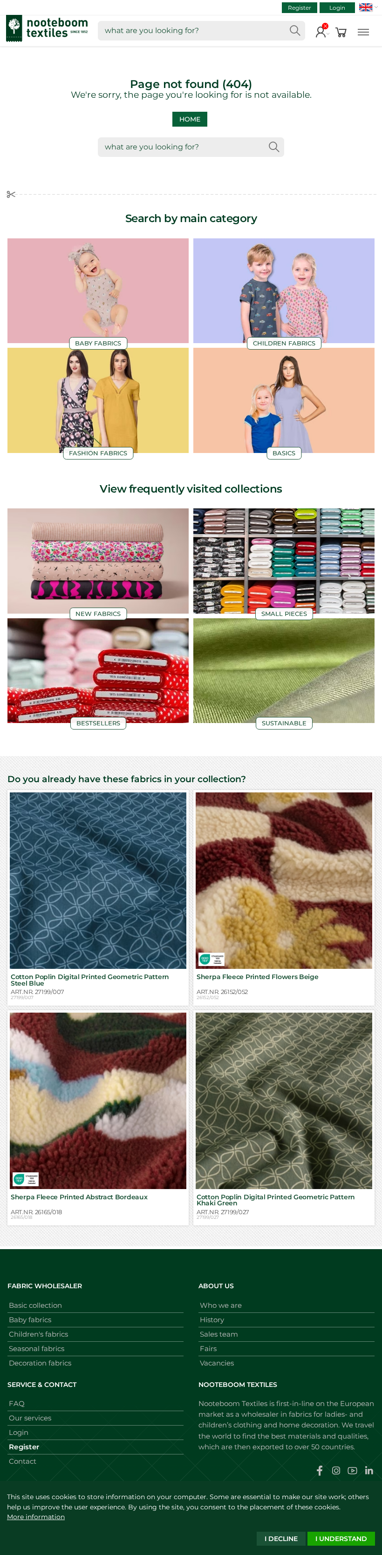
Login (337, 7)
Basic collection (35, 1305)
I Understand (341, 1539)
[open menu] (363, 31)
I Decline (281, 1539)
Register (299, 7)
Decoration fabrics (40, 1363)
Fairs (208, 1348)
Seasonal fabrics (36, 1348)
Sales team (219, 1334)
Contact (22, 1461)
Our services (30, 1417)
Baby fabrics (30, 1319)
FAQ (17, 1403)
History (212, 1319)
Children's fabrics (38, 1334)
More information (36, 1517)
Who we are (221, 1305)
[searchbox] (201, 31)
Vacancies (217, 1363)
